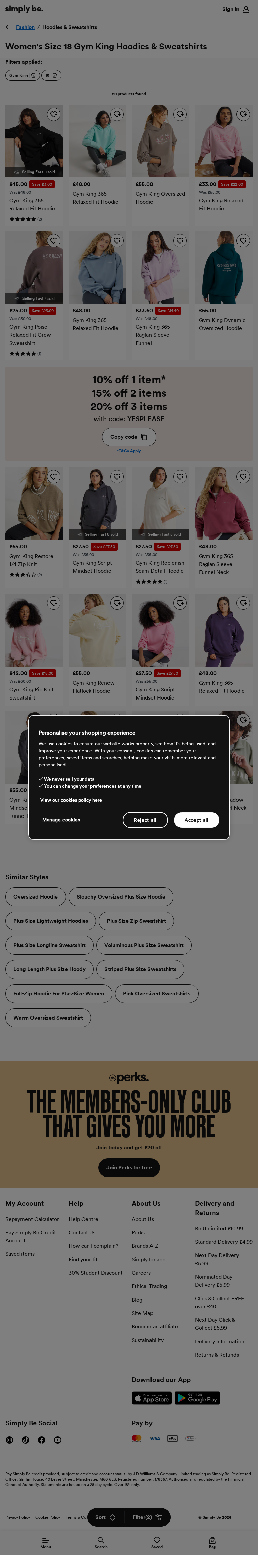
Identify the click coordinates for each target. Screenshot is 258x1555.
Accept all (197, 819)
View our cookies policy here (71, 800)
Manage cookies (61, 819)
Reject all (145, 819)
